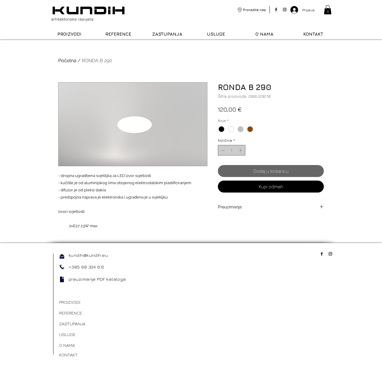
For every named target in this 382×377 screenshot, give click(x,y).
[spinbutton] (232, 150)
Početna (67, 60)
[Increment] (241, 150)
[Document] (62, 279)
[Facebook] (276, 9)
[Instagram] (284, 9)
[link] (328, 9)
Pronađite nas (254, 10)
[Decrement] (222, 150)
